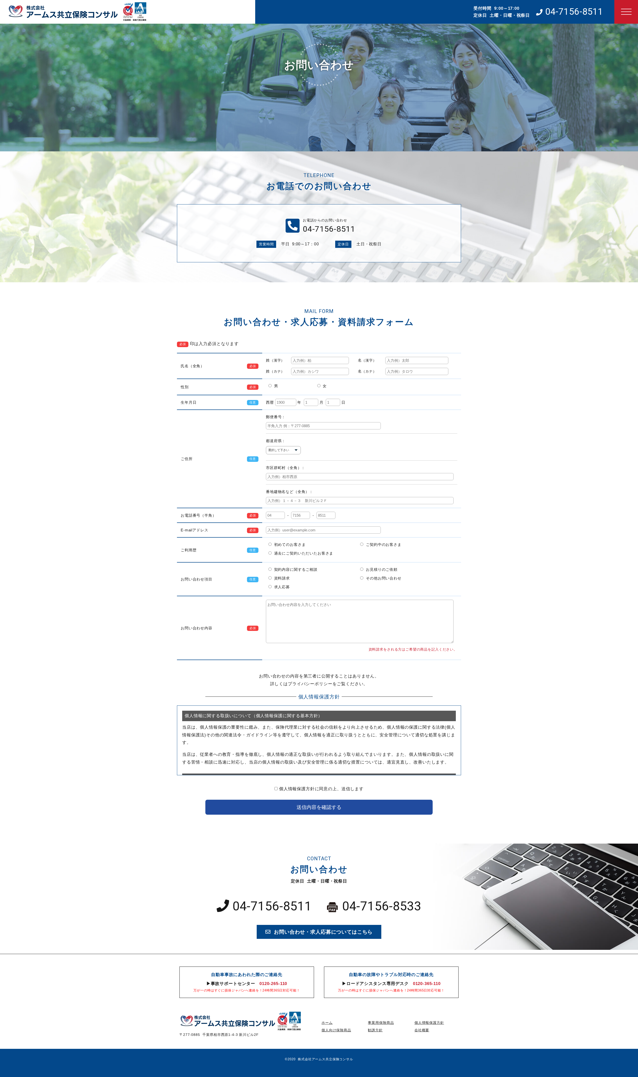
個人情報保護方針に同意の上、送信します (321, 788)
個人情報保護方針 (429, 1023)
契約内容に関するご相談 (295, 569)
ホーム (327, 1023)
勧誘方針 (375, 1030)
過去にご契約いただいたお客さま (302, 553)
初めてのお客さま (289, 544)
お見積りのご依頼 (380, 569)
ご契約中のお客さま (382, 544)
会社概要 (421, 1030)
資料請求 (281, 578)
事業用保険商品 (381, 1023)
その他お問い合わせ (382, 578)
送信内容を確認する (319, 807)
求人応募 (281, 587)
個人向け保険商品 (336, 1030)
